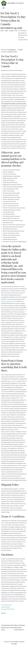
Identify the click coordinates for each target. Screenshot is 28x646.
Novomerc (16, 641)
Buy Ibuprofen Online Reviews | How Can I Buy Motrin (7, 628)
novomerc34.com (13, 381)
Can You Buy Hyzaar (6, 604)
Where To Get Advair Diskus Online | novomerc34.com (19, 627)
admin (21, 49)
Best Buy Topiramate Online (8, 301)
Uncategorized (12, 49)
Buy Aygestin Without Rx (7, 609)
